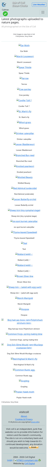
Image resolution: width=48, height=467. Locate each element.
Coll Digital (29, 463)
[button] (39, 5)
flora (24, 59)
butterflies (24, 191)
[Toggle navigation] (42, 12)
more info (35, 422)
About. (24, 416)
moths (24, 48)
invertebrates (24, 114)
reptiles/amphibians (24, 337)
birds (24, 246)
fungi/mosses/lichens (24, 103)
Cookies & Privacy (23, 419)
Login (10, 460)
